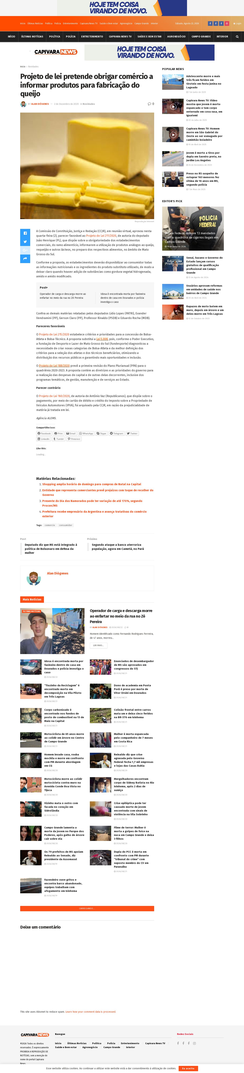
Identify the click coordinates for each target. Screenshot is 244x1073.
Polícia (57, 23)
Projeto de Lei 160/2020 (54, 396)
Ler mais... (98, 645)
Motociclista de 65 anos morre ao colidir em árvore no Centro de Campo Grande (64, 737)
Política (48, 23)
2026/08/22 (117, 627)
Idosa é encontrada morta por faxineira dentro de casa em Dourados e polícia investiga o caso (123, 298)
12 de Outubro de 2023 (199, 318)
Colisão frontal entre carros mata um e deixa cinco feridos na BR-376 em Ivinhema (133, 713)
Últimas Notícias (35, 23)
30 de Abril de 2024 (197, 298)
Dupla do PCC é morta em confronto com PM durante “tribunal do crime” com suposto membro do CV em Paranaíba (131, 859)
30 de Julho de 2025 (197, 120)
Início (22, 23)
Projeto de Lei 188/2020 (54, 365)
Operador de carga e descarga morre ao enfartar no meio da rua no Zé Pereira (121, 616)
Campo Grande (142, 23)
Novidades (33, 66)
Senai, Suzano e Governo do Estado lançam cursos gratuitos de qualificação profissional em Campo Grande (204, 265)
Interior (154, 23)
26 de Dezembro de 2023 (200, 165)
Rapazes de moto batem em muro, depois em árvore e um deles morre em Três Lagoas (205, 310)
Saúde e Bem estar (109, 23)
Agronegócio (126, 23)
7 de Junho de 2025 (197, 92)
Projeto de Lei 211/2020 (101, 235)
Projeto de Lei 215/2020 (54, 334)
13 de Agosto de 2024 (198, 277)
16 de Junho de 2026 (176, 246)
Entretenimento (70, 23)
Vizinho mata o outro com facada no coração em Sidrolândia (61, 807)
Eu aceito (188, 1068)
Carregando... (87, 908)
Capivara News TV (89, 23)
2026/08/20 (52, 770)
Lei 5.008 (102, 339)
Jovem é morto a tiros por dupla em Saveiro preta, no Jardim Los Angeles (203, 156)
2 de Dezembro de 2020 (66, 104)
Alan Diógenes (40, 104)
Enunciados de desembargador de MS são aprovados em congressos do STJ (134, 665)
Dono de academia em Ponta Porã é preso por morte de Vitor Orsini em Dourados (132, 689)
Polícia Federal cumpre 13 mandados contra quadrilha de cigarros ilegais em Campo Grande (191, 237)
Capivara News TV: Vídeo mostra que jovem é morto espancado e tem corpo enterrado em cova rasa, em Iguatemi (204, 108)
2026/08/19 (51, 864)
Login (238, 23)
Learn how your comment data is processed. (90, 1011)
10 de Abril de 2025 (197, 144)
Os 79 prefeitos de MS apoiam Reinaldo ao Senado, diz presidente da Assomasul (63, 855)
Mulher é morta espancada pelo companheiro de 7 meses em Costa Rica (133, 737)
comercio (50, 525)
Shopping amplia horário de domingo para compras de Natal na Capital (91, 484)
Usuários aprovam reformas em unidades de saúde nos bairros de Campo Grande (204, 289)
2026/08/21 (121, 673)
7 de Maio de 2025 (196, 189)
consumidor (65, 525)
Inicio (22, 66)
